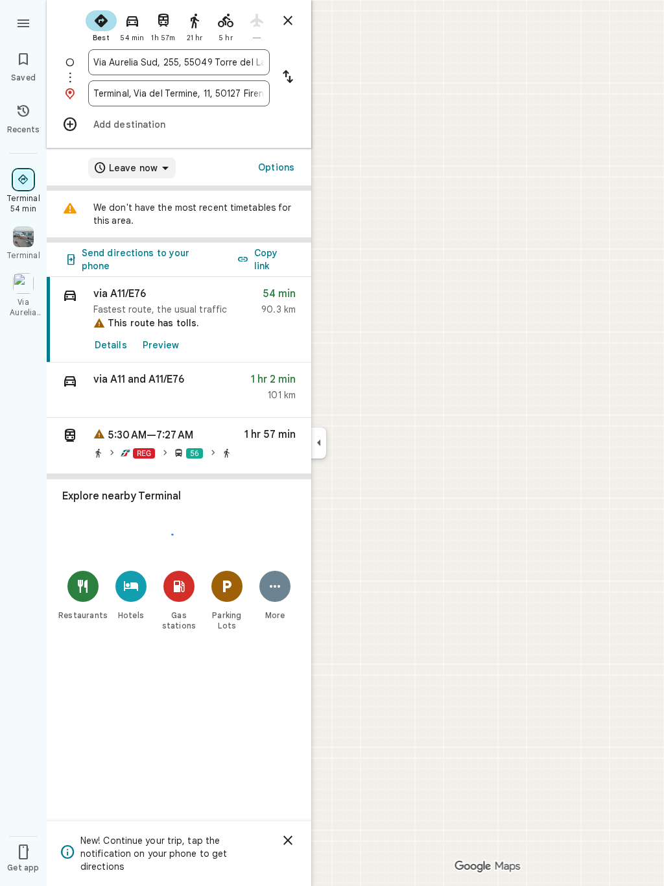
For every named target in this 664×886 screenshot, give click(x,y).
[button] (179, 390)
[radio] (101, 25)
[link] (179, 320)
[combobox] (179, 62)
